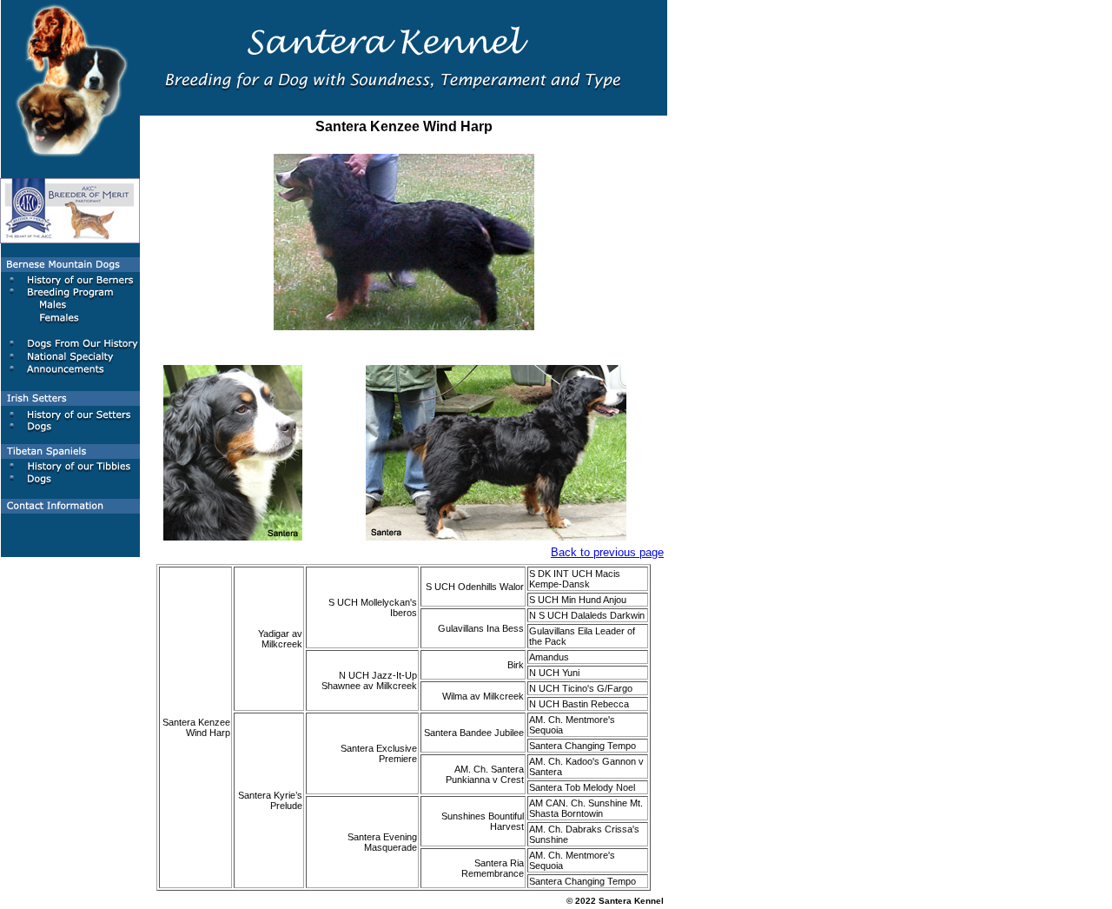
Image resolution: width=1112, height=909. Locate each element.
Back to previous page (607, 552)
